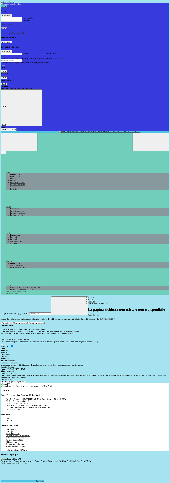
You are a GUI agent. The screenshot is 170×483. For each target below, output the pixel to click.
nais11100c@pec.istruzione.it (30, 407)
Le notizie (91, 302)
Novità (90, 300)
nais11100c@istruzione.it (29, 405)
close (3, 152)
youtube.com (6, 346)
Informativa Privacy (13, 434)
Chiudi (4, 71)
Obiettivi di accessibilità (14, 440)
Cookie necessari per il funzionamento (15, 340)
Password (26, 20)
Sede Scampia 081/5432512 (19, 401)
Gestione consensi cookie (15, 444)
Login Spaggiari (60, 58)
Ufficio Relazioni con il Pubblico (18, 436)
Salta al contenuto (7, 2)
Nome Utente (28, 18)
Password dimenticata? (9, 24)
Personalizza (6, 323)
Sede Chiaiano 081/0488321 (19, 403)
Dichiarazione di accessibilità (16, 438)
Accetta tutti (36, 323)
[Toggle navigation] (19, 142)
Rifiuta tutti (20, 323)
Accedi (4, 6)
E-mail (25, 54)
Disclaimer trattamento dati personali (14, 463)
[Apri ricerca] (151, 142)
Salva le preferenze (18, 382)
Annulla (4, 129)
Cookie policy (11, 429)
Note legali (10, 432)
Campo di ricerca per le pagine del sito (15, 314)
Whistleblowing (11, 442)
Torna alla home (94, 315)
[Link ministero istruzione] (11, 4)
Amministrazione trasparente (16, 446)
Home (90, 297)
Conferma (12, 129)
